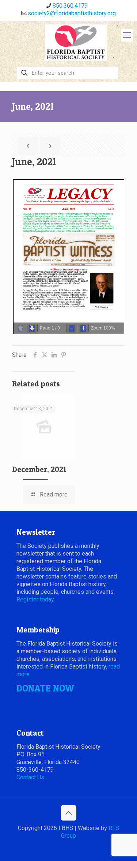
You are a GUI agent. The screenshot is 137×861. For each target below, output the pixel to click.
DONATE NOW (45, 688)
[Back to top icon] (68, 813)
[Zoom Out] (71, 328)
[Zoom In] (83, 328)
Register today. (35, 599)
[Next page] (32, 328)
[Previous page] (20, 328)
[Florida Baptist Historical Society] (76, 42)
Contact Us (30, 777)
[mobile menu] (127, 35)
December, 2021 (39, 469)
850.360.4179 (70, 5)
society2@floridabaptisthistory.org (72, 13)
